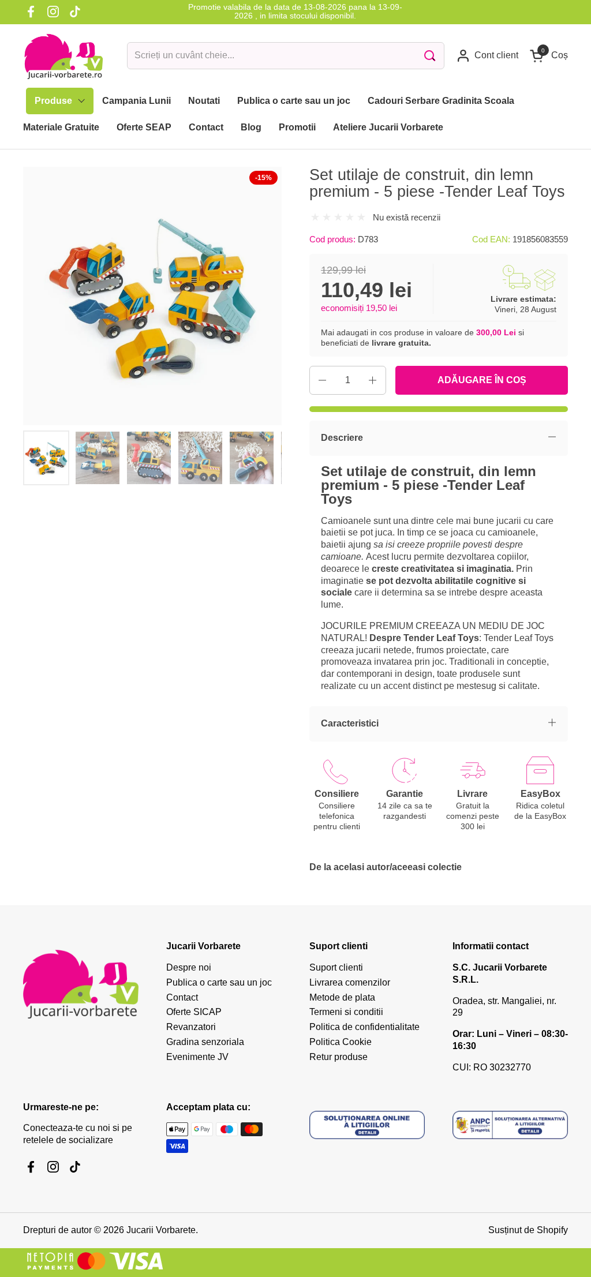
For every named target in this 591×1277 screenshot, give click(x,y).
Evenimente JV (197, 1057)
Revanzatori (191, 1027)
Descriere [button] (342, 438)
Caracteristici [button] (350, 723)
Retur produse (338, 1057)
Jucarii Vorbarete (161, 1230)
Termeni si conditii (346, 1012)
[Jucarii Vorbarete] (63, 56)
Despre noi (188, 967)
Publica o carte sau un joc (219, 982)
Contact (182, 997)
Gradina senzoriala (205, 1042)
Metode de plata (342, 997)
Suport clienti (336, 967)
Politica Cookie (340, 1042)
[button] (549, 55)
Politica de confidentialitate (364, 1027)
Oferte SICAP (194, 1012)
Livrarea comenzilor (349, 982)
